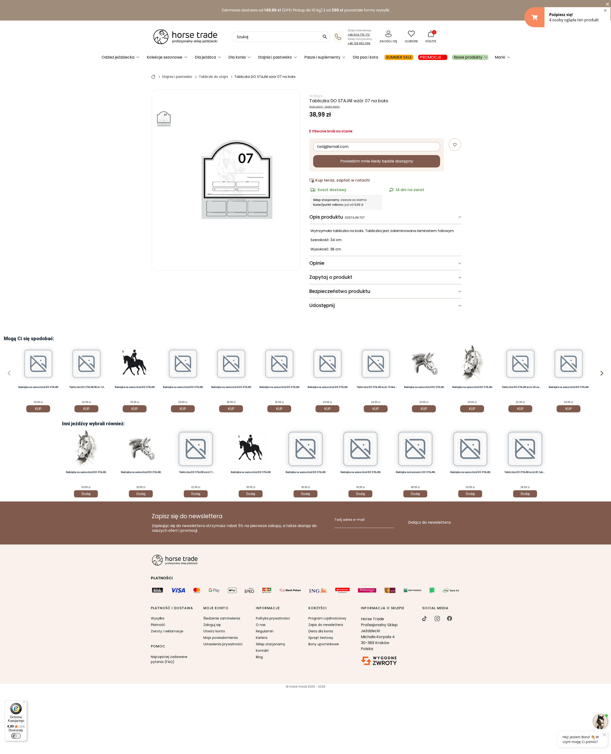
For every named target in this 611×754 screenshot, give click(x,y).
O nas (261, 624)
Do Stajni (315, 96)
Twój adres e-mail (349, 520)
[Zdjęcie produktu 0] (164, 119)
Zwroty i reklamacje (167, 631)
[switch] (16, 736)
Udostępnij (322, 305)
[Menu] (24, 703)
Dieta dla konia (320, 631)
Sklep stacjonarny (270, 644)
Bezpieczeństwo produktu (339, 291)
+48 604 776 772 (359, 35)
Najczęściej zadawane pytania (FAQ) (169, 659)
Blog (259, 657)
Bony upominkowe (323, 644)
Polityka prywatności (273, 618)
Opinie (316, 263)
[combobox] (281, 37)
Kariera (261, 637)
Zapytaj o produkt (330, 277)
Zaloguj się (212, 624)
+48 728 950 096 (359, 43)
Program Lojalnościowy (327, 618)
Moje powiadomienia (220, 637)
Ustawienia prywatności (222, 644)
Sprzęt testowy (320, 637)
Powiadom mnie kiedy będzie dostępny (376, 161)
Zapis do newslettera (325, 624)
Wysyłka (157, 618)
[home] (153, 76)
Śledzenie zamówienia (221, 618)
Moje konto (215, 608)
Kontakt (262, 650)
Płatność (158, 624)
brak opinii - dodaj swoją (324, 106)
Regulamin (265, 631)
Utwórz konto (214, 631)
